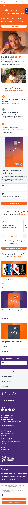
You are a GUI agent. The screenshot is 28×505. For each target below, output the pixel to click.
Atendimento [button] (5, 386)
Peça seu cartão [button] (14, 203)
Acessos (18, 2)
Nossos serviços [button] (6, 376)
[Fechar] (25, 485)
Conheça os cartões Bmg (14, 248)
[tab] (12, 236)
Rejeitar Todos (14, 498)
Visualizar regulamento (11, 363)
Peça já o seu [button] (14, 26)
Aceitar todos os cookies (14, 502)
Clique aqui (15, 241)
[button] (25, 236)
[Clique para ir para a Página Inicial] (3, 2)
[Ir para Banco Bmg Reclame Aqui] (7, 462)
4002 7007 (7, 419)
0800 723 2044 (5, 435)
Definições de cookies (14, 495)
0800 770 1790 (11, 421)
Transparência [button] (5, 381)
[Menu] (26, 1)
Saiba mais (5, 288)
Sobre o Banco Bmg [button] (7, 371)
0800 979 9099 (5, 427)
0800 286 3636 (5, 449)
